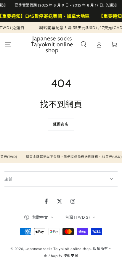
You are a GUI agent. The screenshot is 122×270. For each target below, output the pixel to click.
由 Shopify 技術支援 (61, 255)
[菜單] (7, 44)
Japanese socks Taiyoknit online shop (58, 248)
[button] (83, 44)
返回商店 (61, 124)
